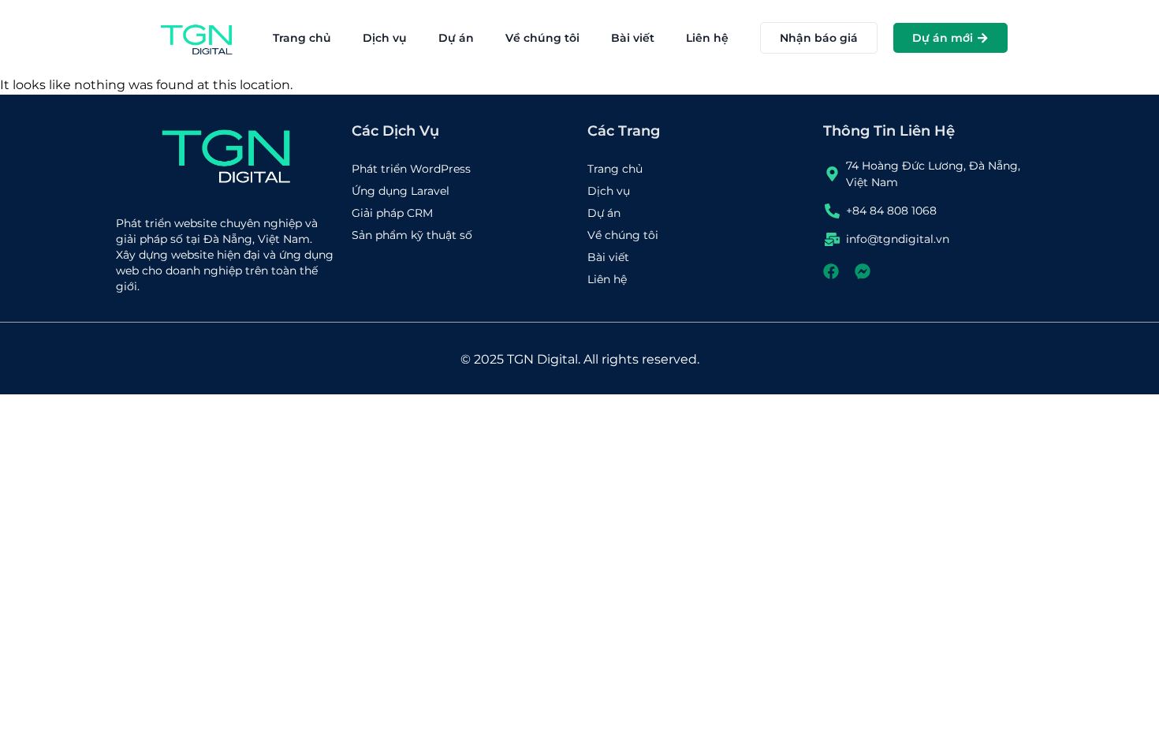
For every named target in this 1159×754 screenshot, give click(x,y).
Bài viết (632, 38)
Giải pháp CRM (392, 213)
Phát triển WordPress (411, 169)
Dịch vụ (385, 38)
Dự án (456, 38)
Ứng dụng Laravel (400, 191)
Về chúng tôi (542, 38)
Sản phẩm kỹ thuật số (412, 235)
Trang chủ (302, 38)
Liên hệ (707, 38)
